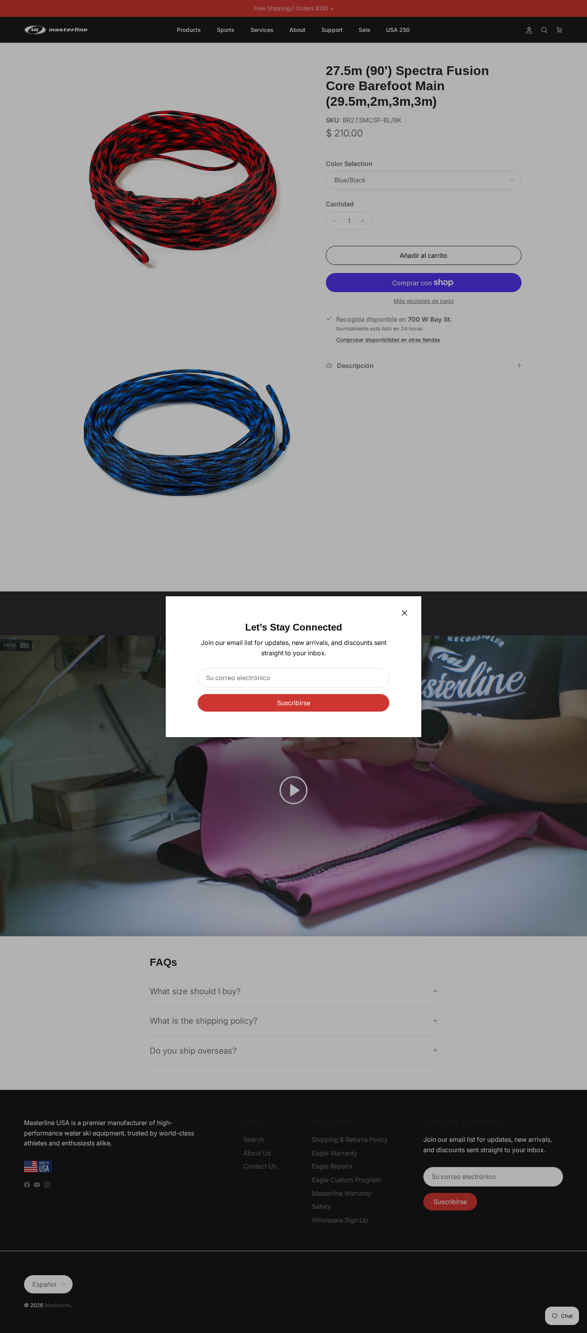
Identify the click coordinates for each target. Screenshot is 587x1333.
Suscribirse (293, 703)
